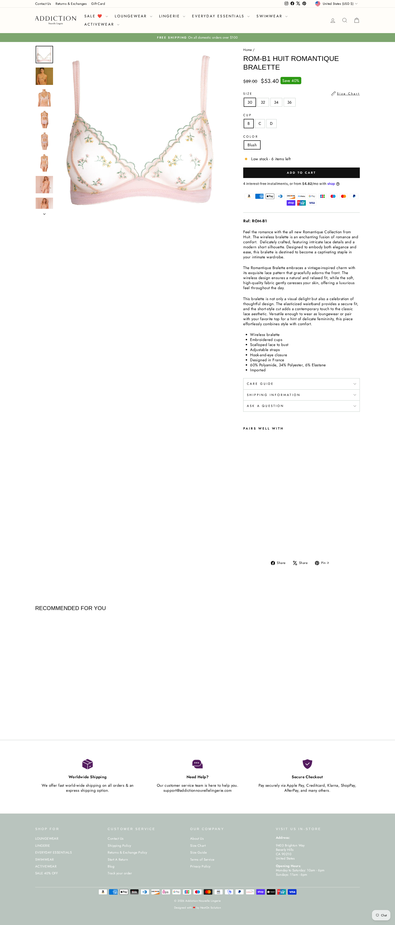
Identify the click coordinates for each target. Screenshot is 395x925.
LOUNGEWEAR (132, 16)
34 (276, 102)
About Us (197, 838)
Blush (252, 145)
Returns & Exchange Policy (127, 852)
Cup (247, 115)
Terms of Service (202, 859)
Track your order (120, 873)
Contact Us (43, 3)
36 (289, 102)
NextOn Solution (210, 908)
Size (301, 93)
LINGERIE (170, 16)
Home (247, 49)
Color (250, 137)
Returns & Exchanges (71, 3)
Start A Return (118, 859)
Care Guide (260, 383)
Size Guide (198, 852)
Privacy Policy (200, 866)
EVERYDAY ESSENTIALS (219, 16)
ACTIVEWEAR (100, 24)
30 (250, 102)
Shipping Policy (119, 845)
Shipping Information (274, 395)
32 (263, 102)
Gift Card (98, 3)
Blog (111, 866)
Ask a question (265, 406)
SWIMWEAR (270, 16)
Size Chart (198, 845)
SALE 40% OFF (46, 873)
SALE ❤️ (94, 16)
